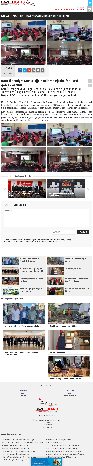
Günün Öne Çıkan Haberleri (11, 434)
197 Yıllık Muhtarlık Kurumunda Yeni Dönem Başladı (64, 445)
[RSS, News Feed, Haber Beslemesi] (46, 385)
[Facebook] (20, 70)
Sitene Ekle (70, 391)
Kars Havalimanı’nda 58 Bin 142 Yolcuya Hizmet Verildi (64, 451)
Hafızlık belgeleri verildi (55, 442)
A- (90, 85)
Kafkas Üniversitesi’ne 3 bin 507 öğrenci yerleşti (62, 457)
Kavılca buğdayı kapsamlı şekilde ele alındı (16, 448)
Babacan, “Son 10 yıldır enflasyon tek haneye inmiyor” (19, 451)
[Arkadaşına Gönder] (33, 70)
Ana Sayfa (23, 391)
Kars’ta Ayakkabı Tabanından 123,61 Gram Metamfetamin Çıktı (67, 454)
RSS (69, 393)
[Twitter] (25, 70)
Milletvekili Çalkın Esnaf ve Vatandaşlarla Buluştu (18, 440)
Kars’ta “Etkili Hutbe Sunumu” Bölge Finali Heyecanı (19, 457)
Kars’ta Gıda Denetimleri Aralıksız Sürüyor (16, 454)
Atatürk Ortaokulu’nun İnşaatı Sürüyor (60, 440)
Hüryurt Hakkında (70, 395)
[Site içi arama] (51, 385)
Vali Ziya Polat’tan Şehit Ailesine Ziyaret (15, 445)
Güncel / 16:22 (60, 9)
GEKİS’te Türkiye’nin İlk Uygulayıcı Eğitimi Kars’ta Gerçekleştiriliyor (23, 460)
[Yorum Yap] (42, 70)
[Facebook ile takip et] (41, 385)
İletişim (23, 395)
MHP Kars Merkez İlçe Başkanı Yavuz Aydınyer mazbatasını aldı (23, 442)
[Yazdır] (38, 70)
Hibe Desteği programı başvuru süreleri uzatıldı (63, 448)
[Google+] (29, 70)
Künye (23, 393)
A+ (89, 81)
